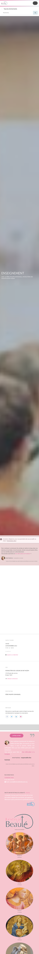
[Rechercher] (35, 13)
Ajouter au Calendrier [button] (12, 654)
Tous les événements (10, 9)
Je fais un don (16, 735)
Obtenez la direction (12, 678)
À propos (27, 792)
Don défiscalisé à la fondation (22, 553)
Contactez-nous (9, 777)
